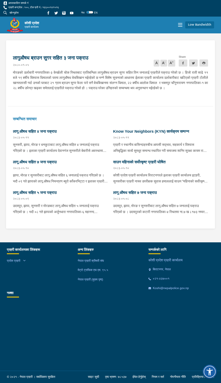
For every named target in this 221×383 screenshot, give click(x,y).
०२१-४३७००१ (160, 278)
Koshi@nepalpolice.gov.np (170, 288)
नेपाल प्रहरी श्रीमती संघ (91, 260)
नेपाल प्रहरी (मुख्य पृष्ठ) (90, 279)
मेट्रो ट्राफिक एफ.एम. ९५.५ (93, 270)
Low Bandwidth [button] (199, 25)
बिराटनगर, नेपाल (161, 269)
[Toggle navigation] (180, 25)
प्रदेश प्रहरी (13, 260)
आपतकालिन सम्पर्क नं (18, 3)
